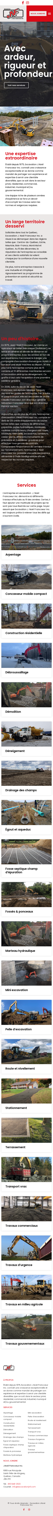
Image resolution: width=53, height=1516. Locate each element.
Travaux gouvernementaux (24, 1344)
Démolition (13, 712)
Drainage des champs (21, 790)
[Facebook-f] (22, 2)
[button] (49, 13)
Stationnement (16, 1108)
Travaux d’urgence (18, 1265)
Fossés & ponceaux (19, 911)
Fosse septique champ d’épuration (21, 870)
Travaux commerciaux (21, 1226)
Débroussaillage (16, 672)
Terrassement (15, 1147)
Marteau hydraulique (20, 951)
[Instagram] (27, 2)
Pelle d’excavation (18, 1029)
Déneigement (15, 751)
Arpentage (13, 555)
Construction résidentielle (23, 633)
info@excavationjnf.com (24, 1486)
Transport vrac (16, 1186)
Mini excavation (16, 990)
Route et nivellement (20, 1068)
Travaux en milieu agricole (24, 1304)
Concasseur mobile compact (26, 594)
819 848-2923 (14, 1484)
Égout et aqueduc (18, 829)
